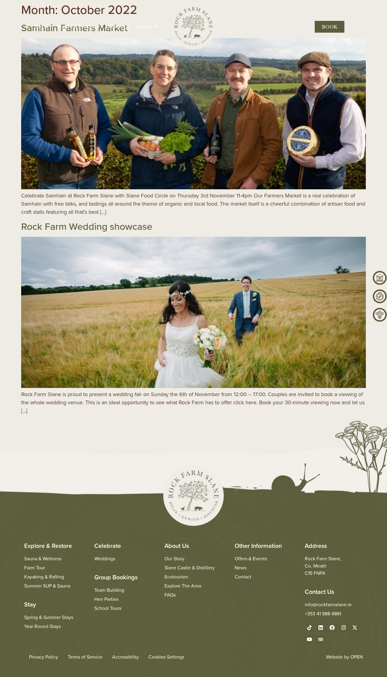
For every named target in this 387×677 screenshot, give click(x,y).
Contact (298, 26)
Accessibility (125, 656)
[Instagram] (343, 628)
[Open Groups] (155, 26)
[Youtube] (309, 639)
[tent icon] (380, 278)
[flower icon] (380, 315)
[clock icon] (380, 296)
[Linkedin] (321, 628)
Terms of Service (85, 656)
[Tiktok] (309, 628)
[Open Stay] (47, 26)
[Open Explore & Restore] (98, 26)
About (233, 26)
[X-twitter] (354, 628)
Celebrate (107, 545)
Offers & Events (268, 26)
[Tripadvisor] (321, 639)
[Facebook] (332, 628)
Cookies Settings (166, 656)
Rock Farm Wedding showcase (86, 226)
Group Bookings (116, 577)
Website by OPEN (344, 656)
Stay (30, 604)
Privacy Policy (43, 656)
